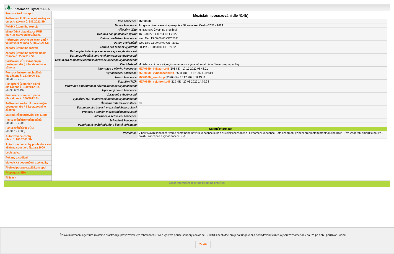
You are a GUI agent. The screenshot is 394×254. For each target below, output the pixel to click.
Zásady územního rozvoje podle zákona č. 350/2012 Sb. (25, 54)
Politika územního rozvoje (22, 26)
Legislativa (12, 152)
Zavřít (203, 244)
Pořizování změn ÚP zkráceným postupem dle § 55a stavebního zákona (26, 106)
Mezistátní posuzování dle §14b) (26, 114)
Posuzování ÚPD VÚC (19, 128)
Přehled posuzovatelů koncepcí (25, 167)
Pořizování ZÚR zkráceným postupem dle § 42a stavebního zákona (25, 64)
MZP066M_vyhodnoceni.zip (156, 73)
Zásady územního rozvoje (22, 48)
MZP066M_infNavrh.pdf (154, 68)
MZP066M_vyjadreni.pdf (154, 81)
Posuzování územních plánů (23, 119)
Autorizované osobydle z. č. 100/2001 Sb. (18, 138)
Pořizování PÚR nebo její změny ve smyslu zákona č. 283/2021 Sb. (27, 20)
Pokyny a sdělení (16, 157)
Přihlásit (10, 177)
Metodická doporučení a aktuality (26, 162)
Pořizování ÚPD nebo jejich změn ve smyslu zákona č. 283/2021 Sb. (27, 41)
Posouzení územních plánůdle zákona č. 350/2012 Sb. (22, 85)
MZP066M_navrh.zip (152, 77)
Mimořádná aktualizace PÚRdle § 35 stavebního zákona (23, 33)
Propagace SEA (15, 172)
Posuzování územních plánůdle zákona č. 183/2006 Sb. (23, 74)
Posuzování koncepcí (19, 13)
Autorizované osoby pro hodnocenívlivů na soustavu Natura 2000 (28, 146)
